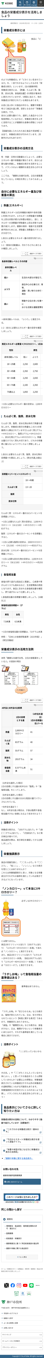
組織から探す (8, 1318)
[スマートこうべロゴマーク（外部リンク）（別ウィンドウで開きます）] (16, 1293)
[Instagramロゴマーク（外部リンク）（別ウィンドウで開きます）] (19, 1285)
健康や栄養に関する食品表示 (17, 1248)
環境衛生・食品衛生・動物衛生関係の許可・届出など (21, 1227)
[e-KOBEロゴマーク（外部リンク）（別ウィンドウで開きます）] (23, 1293)
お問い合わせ (8, 1328)
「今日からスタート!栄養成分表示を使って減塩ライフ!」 (22, 1140)
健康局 (10, 1219)
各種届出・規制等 (23, 1269)
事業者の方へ (11, 1269)
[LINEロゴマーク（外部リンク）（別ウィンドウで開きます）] (31, 1285)
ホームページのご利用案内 (11, 1341)
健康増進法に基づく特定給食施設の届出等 (22, 1243)
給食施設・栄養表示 (14, 1238)
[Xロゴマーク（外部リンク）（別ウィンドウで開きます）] (6, 1285)
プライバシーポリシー (9, 1347)
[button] (20, 3)
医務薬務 (9, 1233)
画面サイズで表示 (35, 253)
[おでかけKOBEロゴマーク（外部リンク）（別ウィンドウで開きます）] (29, 1293)
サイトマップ (6, 1335)
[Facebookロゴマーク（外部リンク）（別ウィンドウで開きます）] (13, 1285)
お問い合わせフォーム (14, 1182)
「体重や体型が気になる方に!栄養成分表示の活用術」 (22, 1150)
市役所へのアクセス (11, 1313)
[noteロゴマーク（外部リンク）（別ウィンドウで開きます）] (37, 1285)
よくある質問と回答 (11, 1323)
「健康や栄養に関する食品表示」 (18, 1158)
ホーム (3, 1269)
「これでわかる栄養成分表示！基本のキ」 (22, 1130)
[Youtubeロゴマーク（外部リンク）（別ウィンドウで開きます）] (25, 1285)
